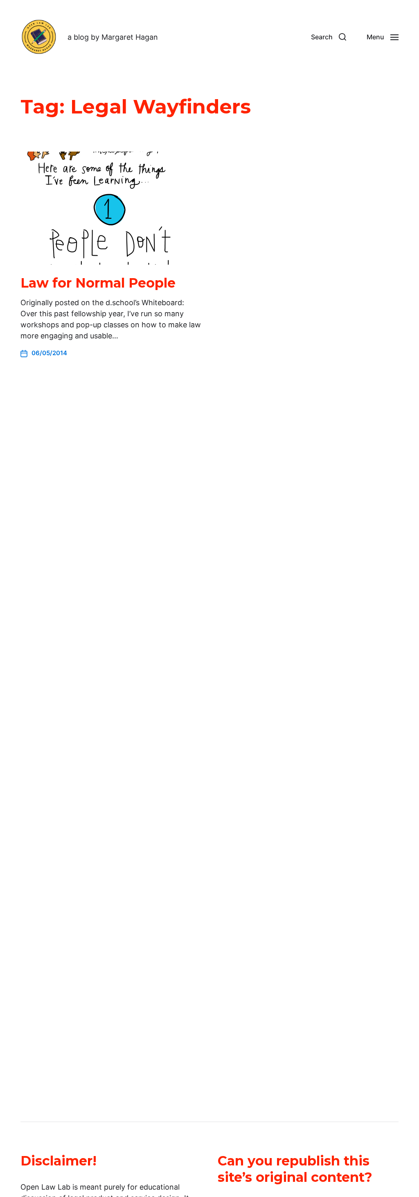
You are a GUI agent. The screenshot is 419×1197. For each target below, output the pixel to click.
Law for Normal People (98, 283)
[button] (328, 36)
